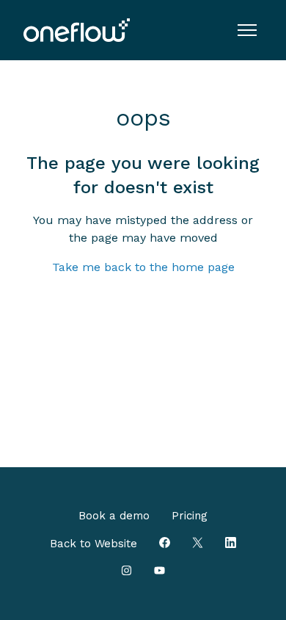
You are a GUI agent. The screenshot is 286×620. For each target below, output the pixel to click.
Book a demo (114, 515)
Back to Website (93, 543)
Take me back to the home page (143, 267)
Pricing (190, 515)
